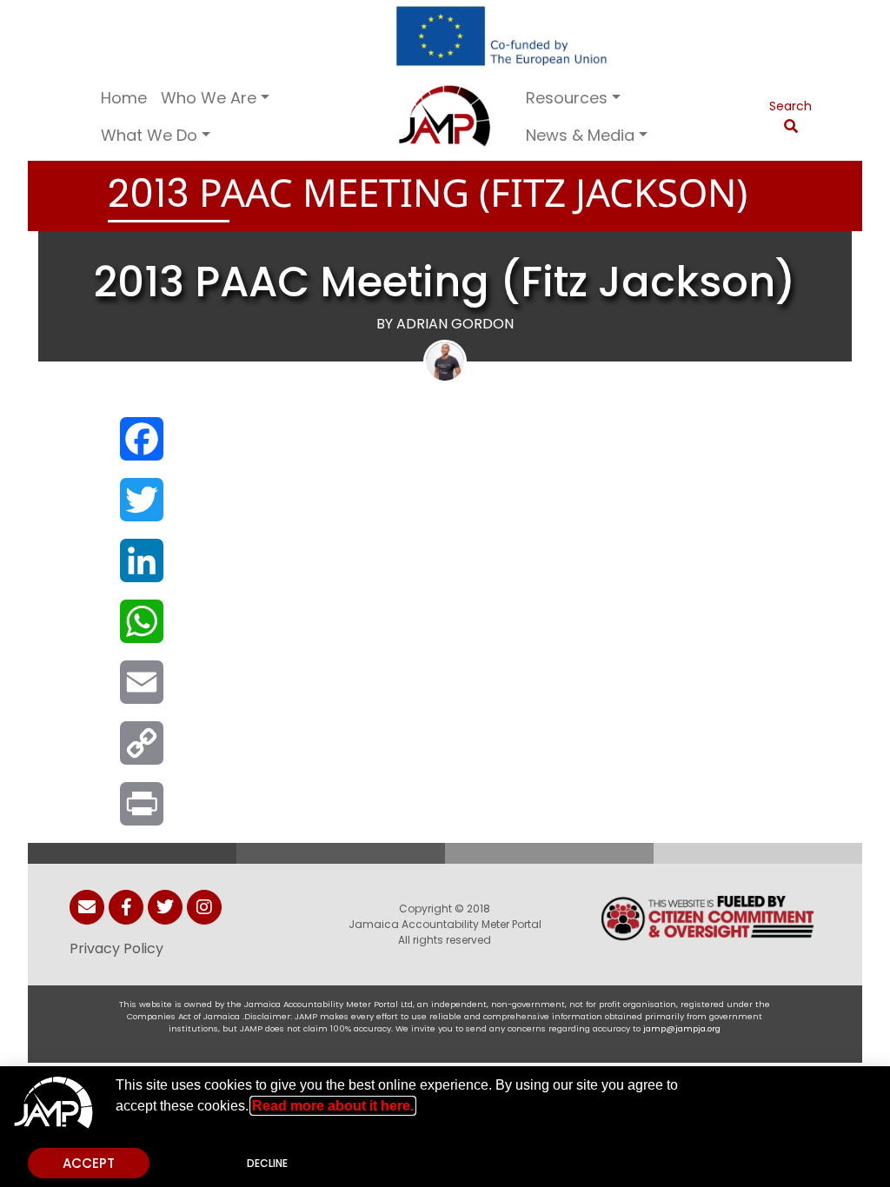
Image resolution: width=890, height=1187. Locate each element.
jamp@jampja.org (682, 1028)
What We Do (149, 135)
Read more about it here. (333, 1105)
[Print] (139, 812)
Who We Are (208, 98)
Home (124, 98)
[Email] (139, 690)
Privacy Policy (116, 948)
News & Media (580, 135)
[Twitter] (139, 508)
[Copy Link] (139, 751)
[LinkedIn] (139, 569)
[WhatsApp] (139, 630)
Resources (567, 98)
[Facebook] (139, 447)
